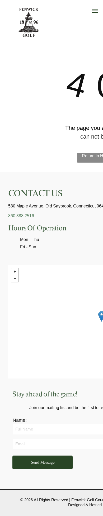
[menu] (95, 11)
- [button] (14, 278)
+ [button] (14, 271)
